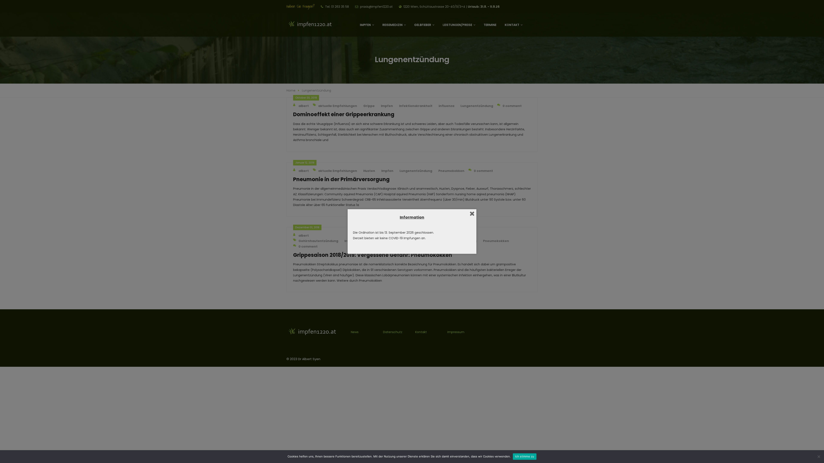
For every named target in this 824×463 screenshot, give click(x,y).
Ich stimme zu (524, 456)
